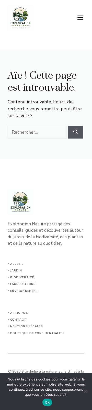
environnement (24, 291)
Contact (18, 320)
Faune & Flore (22, 284)
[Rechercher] (75, 132)
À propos (19, 313)
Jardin (16, 270)
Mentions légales (26, 326)
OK (47, 402)
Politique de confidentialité (37, 333)
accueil (17, 264)
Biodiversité (22, 277)
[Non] (85, 391)
